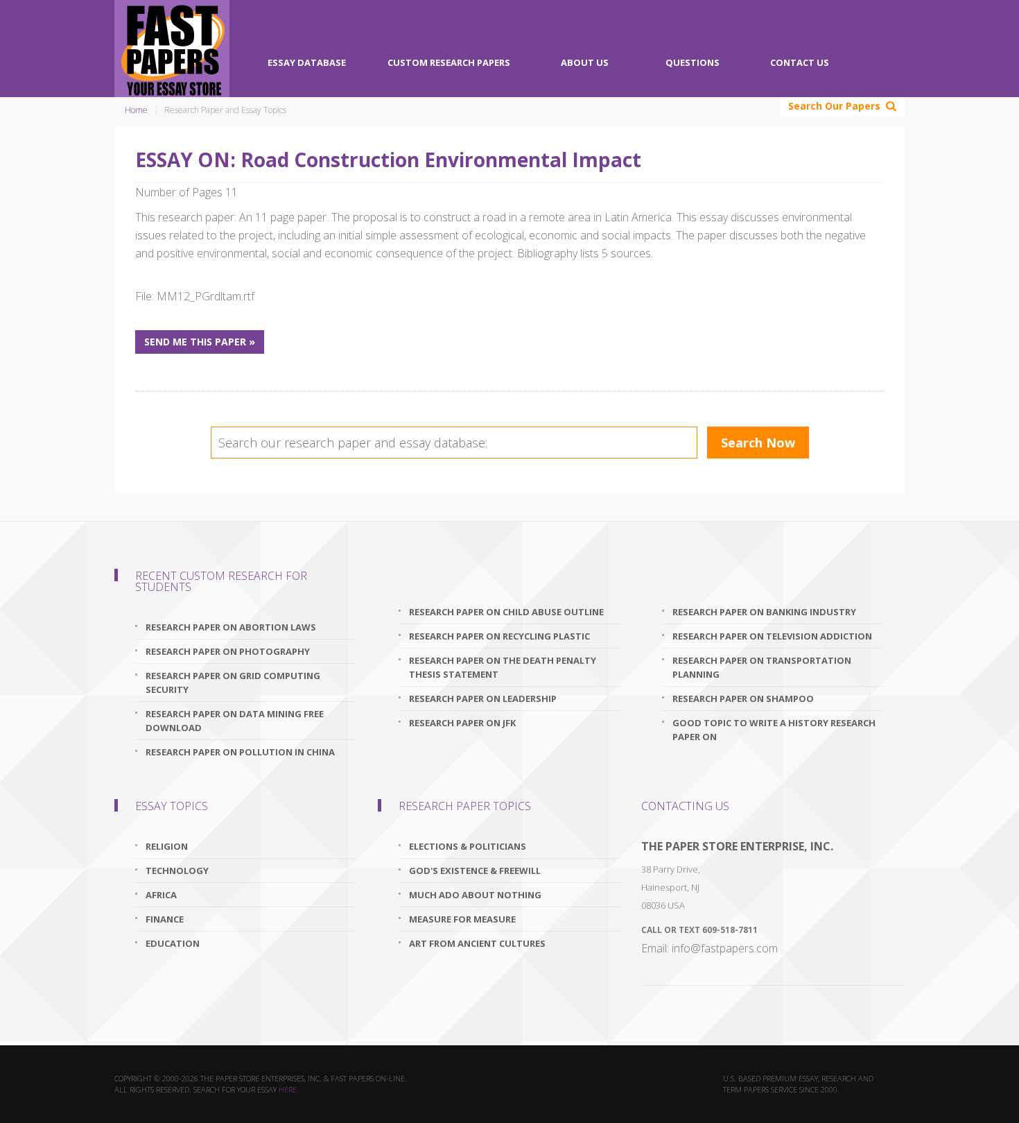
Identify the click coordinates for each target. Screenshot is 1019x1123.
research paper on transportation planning (761, 667)
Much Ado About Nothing (475, 895)
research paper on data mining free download (235, 721)
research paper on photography (228, 651)
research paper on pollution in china (240, 752)
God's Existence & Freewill (475, 870)
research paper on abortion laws (231, 627)
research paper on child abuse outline (506, 612)
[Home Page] (171, 48)
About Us (585, 62)
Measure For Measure (462, 919)
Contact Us (799, 62)
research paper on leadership (483, 698)
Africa (161, 895)
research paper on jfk (462, 723)
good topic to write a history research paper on (774, 730)
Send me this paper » (199, 341)
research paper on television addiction (772, 636)
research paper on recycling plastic (499, 636)
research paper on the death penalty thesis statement (502, 667)
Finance (165, 919)
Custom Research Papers (448, 62)
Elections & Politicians (467, 846)
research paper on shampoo (743, 698)
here (288, 1089)
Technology (177, 870)
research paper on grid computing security (233, 682)
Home (136, 110)
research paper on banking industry (764, 612)
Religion (167, 846)
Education (173, 943)
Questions (692, 62)
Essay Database (307, 62)
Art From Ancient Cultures (477, 943)
